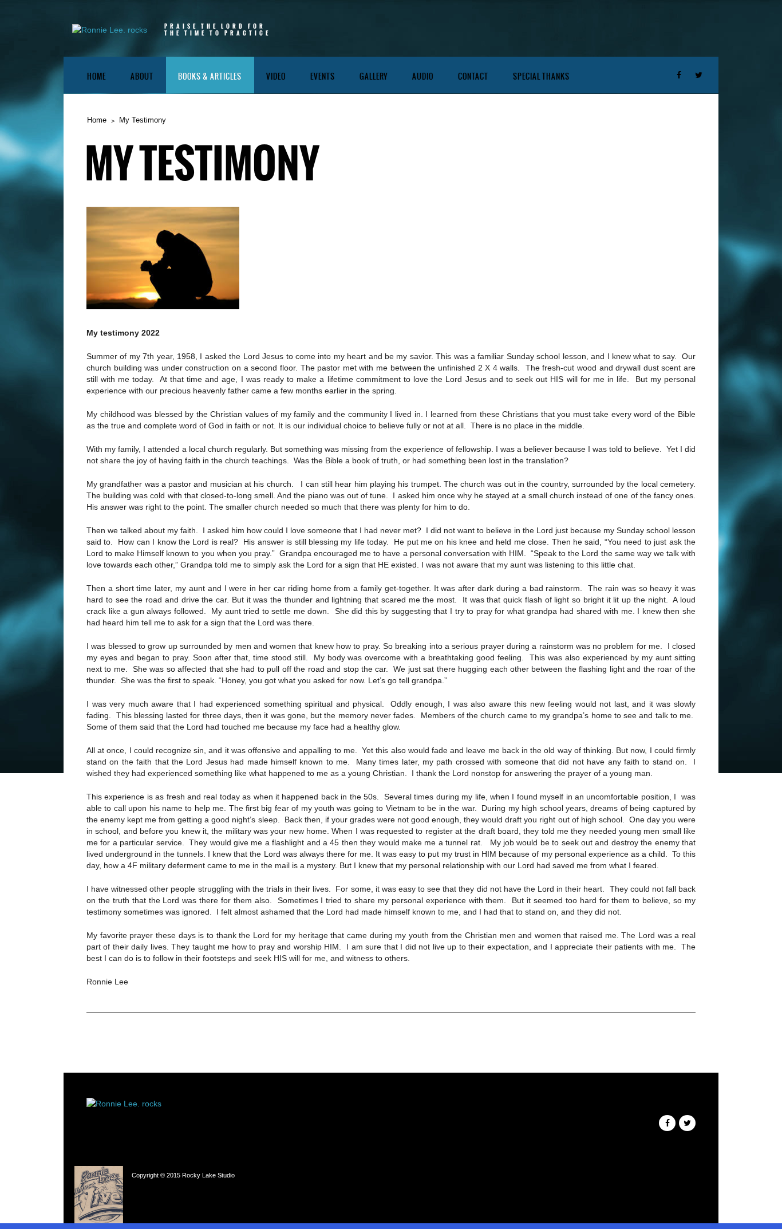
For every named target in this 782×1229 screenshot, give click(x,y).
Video (276, 76)
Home (96, 76)
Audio (422, 76)
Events (322, 76)
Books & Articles (210, 76)
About (142, 76)
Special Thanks (541, 76)
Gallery (374, 76)
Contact (473, 76)
